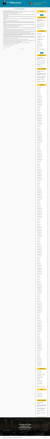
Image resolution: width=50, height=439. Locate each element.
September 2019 (39, 216)
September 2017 (39, 254)
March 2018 (39, 244)
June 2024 (38, 128)
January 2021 (39, 191)
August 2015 (39, 293)
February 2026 (39, 96)
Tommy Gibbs (12, 10)
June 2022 (38, 164)
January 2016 (39, 285)
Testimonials (7, 6)
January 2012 (39, 361)
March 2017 (39, 263)
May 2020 (38, 203)
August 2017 (39, 255)
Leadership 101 (39, 375)
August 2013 (39, 331)
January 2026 (39, 98)
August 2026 (39, 87)
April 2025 (39, 112)
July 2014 (38, 314)
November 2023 (39, 137)
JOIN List (15, 6)
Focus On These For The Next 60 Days (41, 74)
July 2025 (38, 107)
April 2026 (39, 93)
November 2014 (39, 307)
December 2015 (39, 287)
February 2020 (39, 208)
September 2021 (39, 178)
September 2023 (39, 140)
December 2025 (39, 99)
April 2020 (39, 205)
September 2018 (39, 235)
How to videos (25, 6)
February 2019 (39, 227)
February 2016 (39, 284)
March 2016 (39, 282)
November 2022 (39, 156)
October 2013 (39, 328)
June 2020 (38, 202)
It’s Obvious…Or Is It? (41, 24)
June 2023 (38, 145)
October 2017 (39, 252)
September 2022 (39, 159)
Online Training (30, 6)
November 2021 (39, 175)
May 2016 (38, 279)
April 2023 (39, 148)
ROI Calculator (44, 6)
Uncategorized (39, 383)
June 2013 (38, 334)
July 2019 (38, 219)
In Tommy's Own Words (41, 36)
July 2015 (38, 295)
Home (3, 6)
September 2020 (39, 197)
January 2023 (39, 153)
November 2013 (39, 326)
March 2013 (39, 339)
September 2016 (39, 273)
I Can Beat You (39, 28)
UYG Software (20, 6)
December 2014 (39, 306)
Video (38, 47)
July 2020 (38, 200)
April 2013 (39, 337)
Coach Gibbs (39, 372)
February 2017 (39, 265)
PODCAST (38, 41)
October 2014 (39, 309)
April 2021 (39, 186)
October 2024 (39, 121)
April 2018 (39, 243)
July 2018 (38, 238)
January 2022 (39, 172)
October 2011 (39, 366)
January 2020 (39, 210)
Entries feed (39, 393)
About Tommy (12, 6)
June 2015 (38, 296)
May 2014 (38, 317)
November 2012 (39, 345)
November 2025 (39, 101)
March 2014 (39, 320)
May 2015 (38, 298)
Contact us (39, 6)
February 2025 (39, 115)
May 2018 (38, 241)
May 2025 (38, 110)
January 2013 (39, 342)
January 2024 (39, 134)
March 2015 (39, 301)
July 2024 (38, 126)
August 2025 (39, 106)
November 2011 (39, 364)
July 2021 (38, 181)
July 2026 (38, 88)
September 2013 (39, 329)
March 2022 (39, 169)
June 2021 (38, 183)
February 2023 (39, 151)
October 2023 (39, 139)
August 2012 (39, 350)
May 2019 (38, 222)
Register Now (39, 42)
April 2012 (39, 356)
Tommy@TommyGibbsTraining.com (25, 429)
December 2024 (39, 118)
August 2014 (39, 312)
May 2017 (38, 260)
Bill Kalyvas (39, 76)
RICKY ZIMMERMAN (40, 73)
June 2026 (38, 90)
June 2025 (38, 109)
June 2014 (38, 315)
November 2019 (39, 213)
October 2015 (39, 290)
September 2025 (39, 104)
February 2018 (39, 246)
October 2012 (39, 347)
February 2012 (39, 359)
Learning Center (40, 39)
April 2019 (39, 224)
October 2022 (39, 158)
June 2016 (38, 277)
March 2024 (39, 131)
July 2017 (38, 257)
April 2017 (39, 262)
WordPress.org (40, 396)
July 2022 (38, 162)
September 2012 (39, 348)
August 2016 (39, 274)
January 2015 (39, 304)
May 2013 (38, 336)
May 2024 (38, 129)
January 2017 (39, 266)
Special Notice (39, 44)
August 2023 (39, 142)
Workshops (35, 6)
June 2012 (38, 353)
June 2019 (38, 221)
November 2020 (39, 194)
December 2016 (39, 268)
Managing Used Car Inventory (41, 77)
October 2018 (39, 233)
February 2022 (39, 170)
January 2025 (39, 117)
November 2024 (39, 120)
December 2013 (39, 325)
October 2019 (39, 214)
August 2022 (39, 161)
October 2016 (39, 271)
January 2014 (39, 323)
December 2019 (39, 211)
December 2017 (39, 249)
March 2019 (39, 225)
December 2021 (39, 173)
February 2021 (39, 189)
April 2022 (39, 167)
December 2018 (39, 230)
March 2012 (39, 358)
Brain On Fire (39, 33)
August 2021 (39, 180)
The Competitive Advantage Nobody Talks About (41, 20)
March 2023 (39, 150)
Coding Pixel (21, 437)
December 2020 (39, 192)
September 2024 (39, 123)
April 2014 (39, 318)
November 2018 (39, 232)
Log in (38, 391)
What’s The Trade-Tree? (41, 22)
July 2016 (38, 276)
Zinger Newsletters (8, 46)
